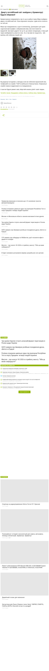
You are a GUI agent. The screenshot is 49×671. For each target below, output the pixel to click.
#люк (10, 99)
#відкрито (14, 99)
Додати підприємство (24, 391)
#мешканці (3, 99)
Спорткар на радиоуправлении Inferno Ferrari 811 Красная (21, 504)
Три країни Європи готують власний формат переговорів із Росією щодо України (23, 223)
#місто (7, 99)
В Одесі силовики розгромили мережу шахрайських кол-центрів (22, 253)
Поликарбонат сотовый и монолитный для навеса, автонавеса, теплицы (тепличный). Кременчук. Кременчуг (22, 535)
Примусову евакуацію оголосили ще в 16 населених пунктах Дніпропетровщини (21, 202)
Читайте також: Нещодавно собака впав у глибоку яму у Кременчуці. (23, 93)
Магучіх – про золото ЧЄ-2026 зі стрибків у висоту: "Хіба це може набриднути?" (23, 246)
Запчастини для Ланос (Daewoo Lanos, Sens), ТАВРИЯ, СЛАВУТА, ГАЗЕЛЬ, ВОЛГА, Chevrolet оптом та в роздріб (23, 605)
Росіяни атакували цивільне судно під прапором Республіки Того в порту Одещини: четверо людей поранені (23, 209)
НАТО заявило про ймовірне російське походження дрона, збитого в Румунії (24, 231)
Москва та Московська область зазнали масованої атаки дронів (23, 216)
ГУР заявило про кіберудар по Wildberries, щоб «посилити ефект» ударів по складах (23, 238)
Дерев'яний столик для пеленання (13, 597)
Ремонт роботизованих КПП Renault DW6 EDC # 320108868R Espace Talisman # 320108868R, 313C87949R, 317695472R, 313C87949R (24, 567)
